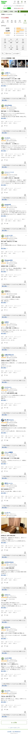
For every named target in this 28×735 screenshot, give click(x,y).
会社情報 (9, 731)
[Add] (25, 15)
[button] (5, 63)
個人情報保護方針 (17, 731)
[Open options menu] (26, 73)
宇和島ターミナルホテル (6, 14)
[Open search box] (2, 53)
